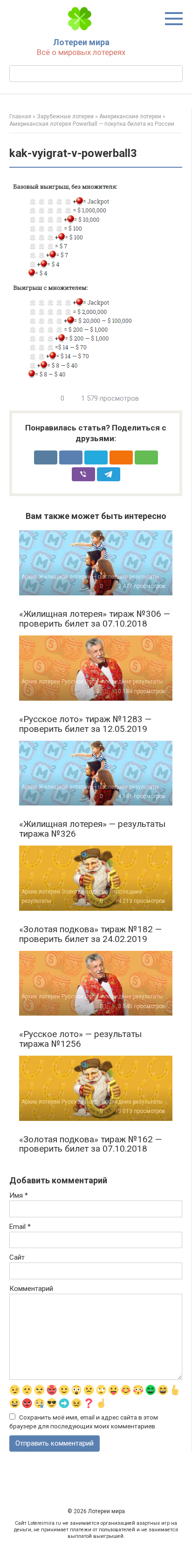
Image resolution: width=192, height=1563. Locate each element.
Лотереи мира (81, 42)
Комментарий (31, 1288)
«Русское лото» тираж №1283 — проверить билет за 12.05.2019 (85, 724)
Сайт (17, 1257)
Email (20, 1226)
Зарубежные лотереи (65, 116)
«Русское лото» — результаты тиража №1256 (80, 1039)
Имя (18, 1195)
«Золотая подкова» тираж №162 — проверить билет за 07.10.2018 (90, 1144)
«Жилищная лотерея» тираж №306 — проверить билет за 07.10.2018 (94, 618)
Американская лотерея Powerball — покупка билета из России (91, 124)
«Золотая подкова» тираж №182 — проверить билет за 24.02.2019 (90, 934)
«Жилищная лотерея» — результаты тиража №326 (92, 829)
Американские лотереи (130, 116)
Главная (20, 116)
